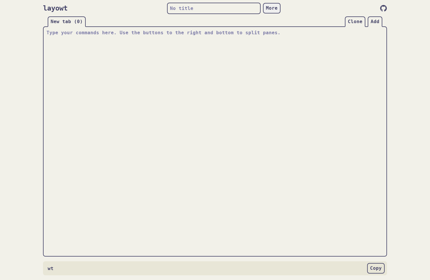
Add (375, 21)
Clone (355, 21)
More (272, 8)
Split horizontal (214, 253)
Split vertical (383, 145)
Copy (376, 268)
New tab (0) (67, 21)
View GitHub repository (383, 8)
